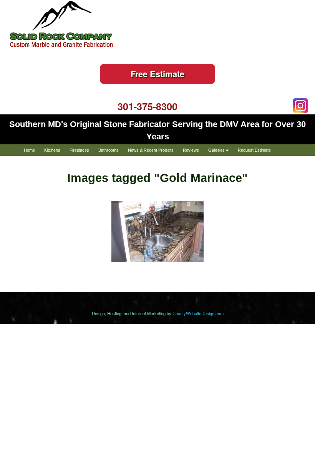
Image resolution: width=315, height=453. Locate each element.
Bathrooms (108, 150)
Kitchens (52, 150)
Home (29, 150)
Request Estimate (254, 150)
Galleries (217, 150)
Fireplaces (79, 150)
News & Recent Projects (151, 150)
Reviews (191, 150)
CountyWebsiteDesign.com (198, 313)
